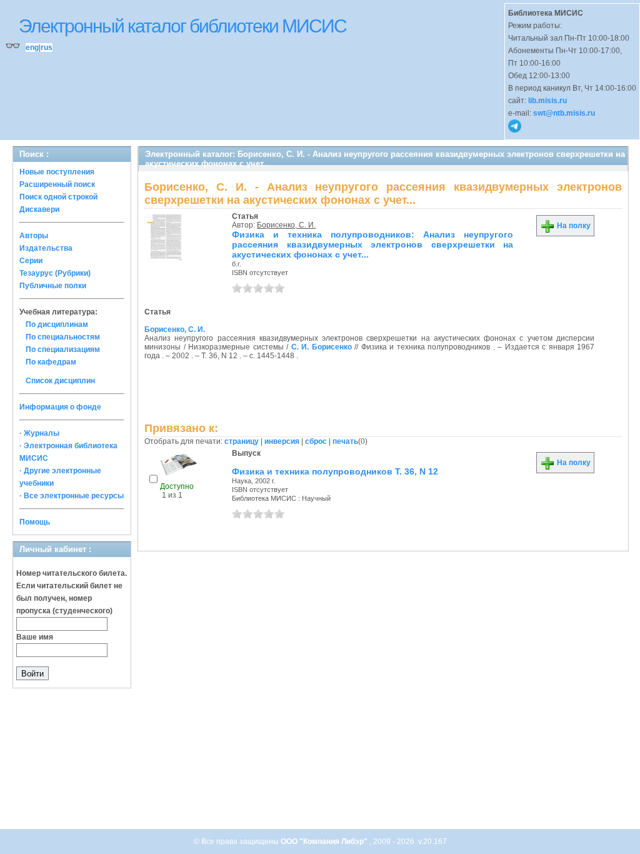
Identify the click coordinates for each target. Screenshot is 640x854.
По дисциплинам (57, 324)
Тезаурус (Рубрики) (55, 273)
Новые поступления (56, 172)
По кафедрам (51, 362)
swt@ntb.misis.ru (564, 113)
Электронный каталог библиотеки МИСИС (182, 26)
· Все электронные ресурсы (71, 495)
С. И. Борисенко (321, 347)
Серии (30, 260)
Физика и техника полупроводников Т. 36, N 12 (335, 471)
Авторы (33, 235)
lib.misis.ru (547, 100)
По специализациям (63, 349)
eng (32, 47)
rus (46, 47)
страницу (241, 441)
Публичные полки (52, 285)
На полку (573, 225)
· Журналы (39, 433)
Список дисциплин (60, 380)
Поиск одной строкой (58, 197)
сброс (316, 441)
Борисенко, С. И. (286, 225)
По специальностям (63, 337)
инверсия (281, 441)
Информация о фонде (60, 407)
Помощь (34, 522)
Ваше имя (34, 637)
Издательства (45, 248)
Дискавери (39, 209)
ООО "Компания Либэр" (325, 841)
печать (345, 441)
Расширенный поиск (57, 184)
